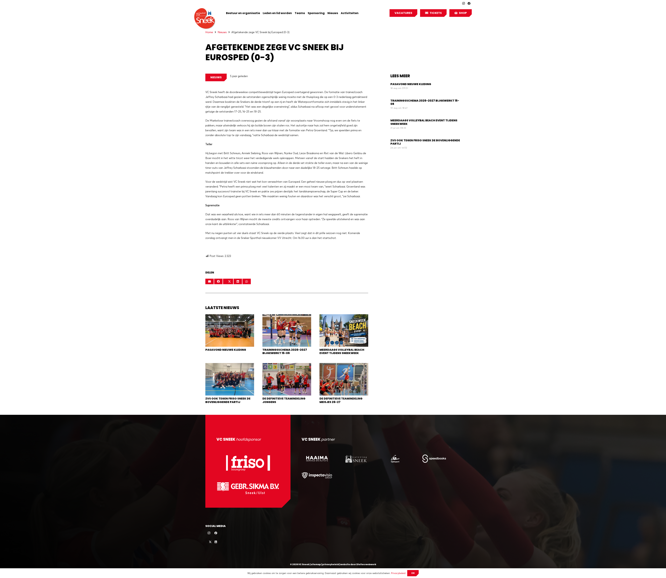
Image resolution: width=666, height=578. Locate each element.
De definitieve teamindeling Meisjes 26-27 (340, 400)
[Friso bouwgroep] (247, 463)
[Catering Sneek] (356, 459)
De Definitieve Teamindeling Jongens (283, 400)
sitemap (316, 564)
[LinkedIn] (215, 541)
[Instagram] (463, 3)
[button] (361, 13)
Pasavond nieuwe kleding (225, 350)
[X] (208, 541)
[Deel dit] (218, 281)
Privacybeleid (398, 573)
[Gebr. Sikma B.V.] (247, 488)
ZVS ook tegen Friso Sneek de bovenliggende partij (227, 400)
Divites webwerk (366, 564)
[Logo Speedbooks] (434, 459)
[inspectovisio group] (317, 475)
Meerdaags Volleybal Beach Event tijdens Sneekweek (341, 351)
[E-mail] (209, 281)
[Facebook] (469, 3)
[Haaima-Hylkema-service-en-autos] (317, 459)
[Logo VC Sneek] (204, 18)
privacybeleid (330, 564)
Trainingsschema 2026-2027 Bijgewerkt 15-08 (284, 351)
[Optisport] (395, 459)
